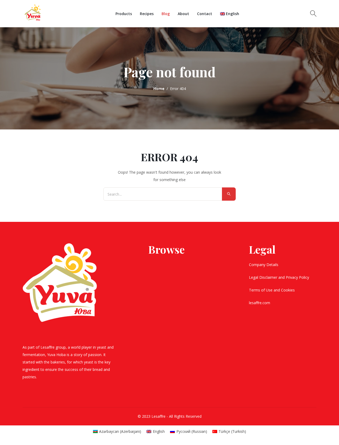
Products (123, 13)
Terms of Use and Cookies (272, 290)
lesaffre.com (259, 302)
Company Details (264, 264)
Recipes (147, 13)
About (183, 13)
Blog (166, 13)
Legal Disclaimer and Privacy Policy (279, 277)
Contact (204, 13)
